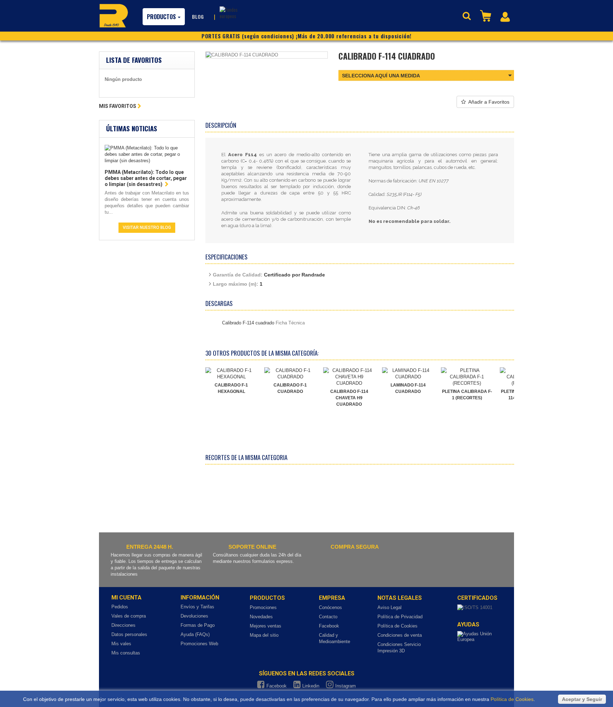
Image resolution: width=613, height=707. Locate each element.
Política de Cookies (397, 626)
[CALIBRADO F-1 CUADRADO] (290, 373)
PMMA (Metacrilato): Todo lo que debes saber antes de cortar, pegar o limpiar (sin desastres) (146, 178)
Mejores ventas (265, 626)
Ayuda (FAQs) (195, 634)
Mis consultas (125, 653)
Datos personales (129, 634)
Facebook (329, 626)
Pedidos (119, 606)
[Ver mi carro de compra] (486, 15)
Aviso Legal (389, 607)
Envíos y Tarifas (197, 606)
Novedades (261, 616)
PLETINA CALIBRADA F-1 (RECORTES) (467, 394)
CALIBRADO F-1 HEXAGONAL (231, 388)
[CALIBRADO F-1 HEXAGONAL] (231, 373)
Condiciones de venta (399, 635)
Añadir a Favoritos (488, 102)
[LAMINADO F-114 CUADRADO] (408, 373)
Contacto (328, 616)
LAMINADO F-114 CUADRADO (408, 388)
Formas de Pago (198, 625)
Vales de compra (128, 616)
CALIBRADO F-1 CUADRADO (290, 388)
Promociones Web (199, 643)
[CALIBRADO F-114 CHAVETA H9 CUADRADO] (349, 377)
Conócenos (330, 607)
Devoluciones (194, 616)
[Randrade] (113, 15)
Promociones (263, 607)
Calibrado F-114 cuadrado (248, 322)
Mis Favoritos (117, 106)
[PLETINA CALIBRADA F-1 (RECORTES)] (467, 377)
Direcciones (123, 625)
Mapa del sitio (264, 635)
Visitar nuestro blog (147, 227)
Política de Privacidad (400, 616)
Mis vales (121, 643)
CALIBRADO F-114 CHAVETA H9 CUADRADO (349, 398)
